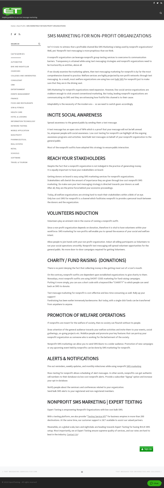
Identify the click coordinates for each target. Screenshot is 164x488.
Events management (20, 94)
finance (14, 98)
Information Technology (23, 121)
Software (15, 158)
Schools (15, 153)
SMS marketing (134, 366)
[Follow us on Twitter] (157, 3)
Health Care (16, 112)
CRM (13, 85)
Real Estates (17, 144)
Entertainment (18, 89)
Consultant (16, 80)
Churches (15, 71)
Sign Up (148, 448)
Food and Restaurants (22, 103)
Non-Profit (21, 26)
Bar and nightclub (20, 66)
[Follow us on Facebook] (154, 3)
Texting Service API (97, 416)
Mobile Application (20, 130)
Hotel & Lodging (19, 117)
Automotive (16, 62)
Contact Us (72, 434)
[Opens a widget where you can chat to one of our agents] (154, 483)
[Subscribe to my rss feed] (161, 3)
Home (13, 26)
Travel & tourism (19, 162)
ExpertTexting (14, 482)
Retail (14, 148)
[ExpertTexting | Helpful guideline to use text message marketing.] (12, 11)
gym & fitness (17, 107)
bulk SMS (119, 79)
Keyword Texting (19, 126)
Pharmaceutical (18, 139)
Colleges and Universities (23, 76)
